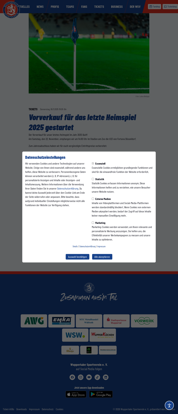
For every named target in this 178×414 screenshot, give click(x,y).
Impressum (101, 246)
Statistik (99, 179)
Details (75, 246)
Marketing (100, 222)
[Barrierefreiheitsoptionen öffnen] (169, 405)
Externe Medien (103, 198)
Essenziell (100, 163)
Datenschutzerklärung (67, 188)
